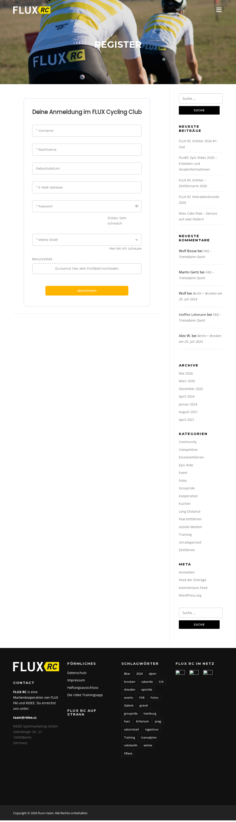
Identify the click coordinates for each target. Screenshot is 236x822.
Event (183, 472)
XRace (128, 753)
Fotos (183, 480)
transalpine (148, 737)
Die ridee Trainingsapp (85, 695)
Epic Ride (186, 465)
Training (185, 534)
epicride (146, 689)
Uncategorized (190, 542)
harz (127, 721)
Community (188, 442)
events (128, 697)
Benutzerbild (42, 259)
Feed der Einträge (192, 580)
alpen (152, 673)
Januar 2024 (188, 404)
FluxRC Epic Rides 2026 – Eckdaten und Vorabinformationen (198, 163)
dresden (129, 689)
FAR (142, 697)
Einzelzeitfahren (191, 457)
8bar (127, 673)
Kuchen (185, 503)
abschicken (87, 290)
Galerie (128, 705)
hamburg (150, 713)
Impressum (76, 680)
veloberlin (131, 745)
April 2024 (187, 396)
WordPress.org (190, 595)
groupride (131, 713)
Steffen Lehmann (192, 314)
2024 (139, 673)
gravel (143, 705)
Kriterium (142, 721)
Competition (188, 449)
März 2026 (187, 381)
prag (158, 721)
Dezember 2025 (191, 389)
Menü (219, 9)
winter (148, 745)
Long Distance (190, 511)
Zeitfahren (187, 550)
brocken (129, 682)
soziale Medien (190, 527)
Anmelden (187, 572)
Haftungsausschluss (82, 687)
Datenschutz (77, 673)
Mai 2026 (186, 373)
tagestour (152, 729)
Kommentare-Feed (193, 587)
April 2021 (187, 419)
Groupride (187, 488)
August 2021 (188, 412)
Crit (161, 682)
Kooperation (188, 496)
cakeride (147, 682)
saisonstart (131, 729)
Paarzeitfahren (190, 519)
